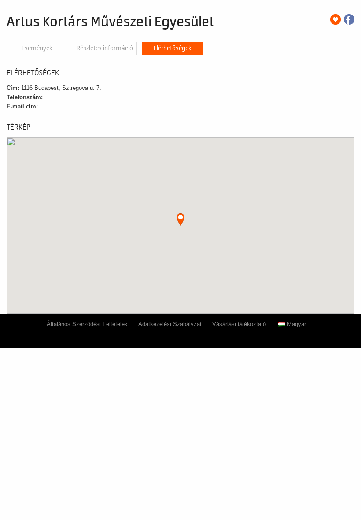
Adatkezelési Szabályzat (170, 324)
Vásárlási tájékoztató (239, 324)
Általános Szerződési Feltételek (87, 324)
